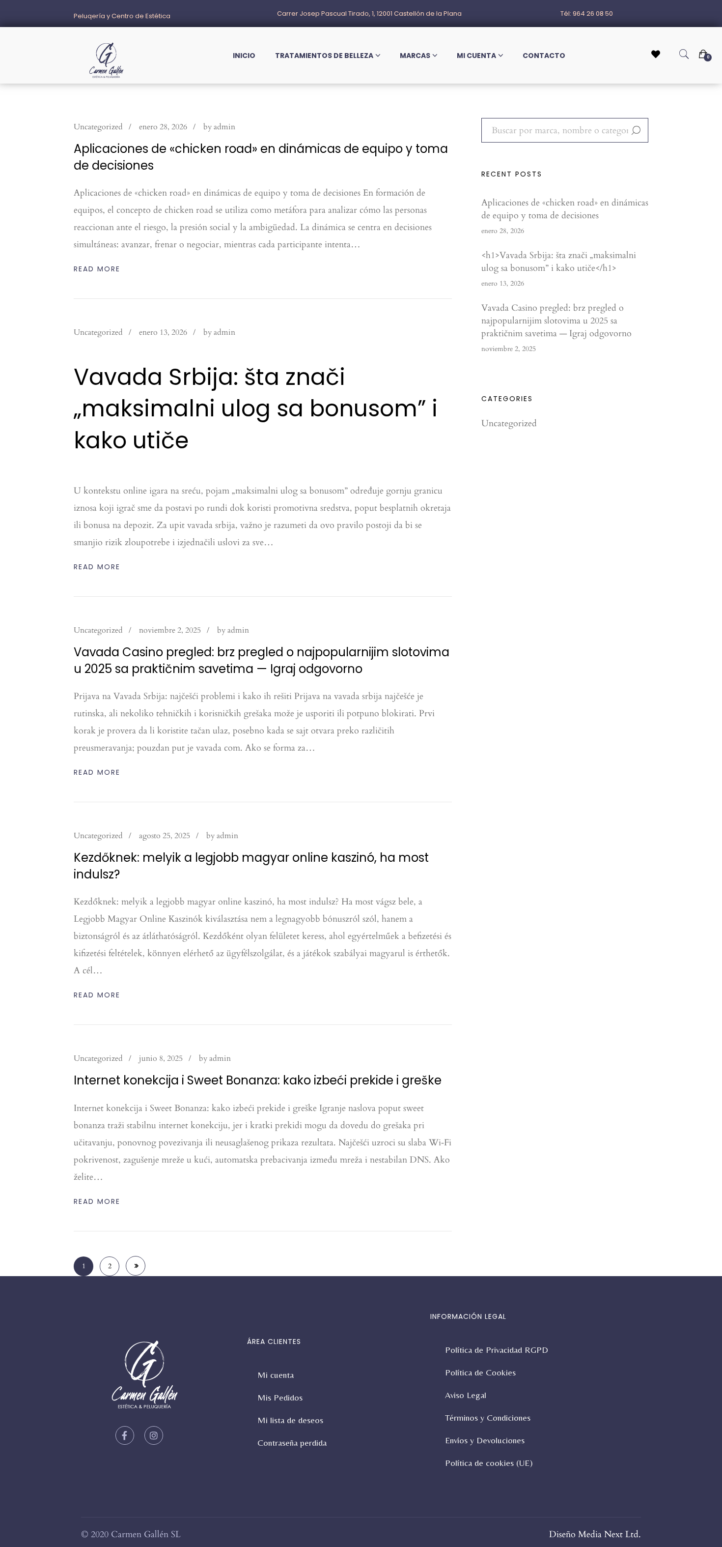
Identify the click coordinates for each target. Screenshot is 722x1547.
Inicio (244, 55)
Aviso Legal (465, 1395)
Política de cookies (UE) (489, 1463)
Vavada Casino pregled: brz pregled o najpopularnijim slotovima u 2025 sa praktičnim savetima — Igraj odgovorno (261, 660)
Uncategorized (98, 126)
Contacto (544, 55)
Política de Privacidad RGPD (496, 1349)
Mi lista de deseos (290, 1420)
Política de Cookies (480, 1372)
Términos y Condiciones (487, 1417)
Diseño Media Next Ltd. (595, 1534)
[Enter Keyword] (684, 54)
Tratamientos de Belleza (324, 55)
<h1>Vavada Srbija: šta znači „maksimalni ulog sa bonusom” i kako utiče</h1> (558, 261)
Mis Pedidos (280, 1397)
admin (224, 126)
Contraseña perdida (292, 1442)
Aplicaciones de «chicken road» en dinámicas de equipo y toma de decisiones (261, 157)
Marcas (415, 55)
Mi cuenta (476, 55)
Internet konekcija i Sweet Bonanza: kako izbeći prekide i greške (258, 1080)
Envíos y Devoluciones (485, 1440)
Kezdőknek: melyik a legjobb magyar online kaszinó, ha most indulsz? (251, 865)
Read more (97, 269)
